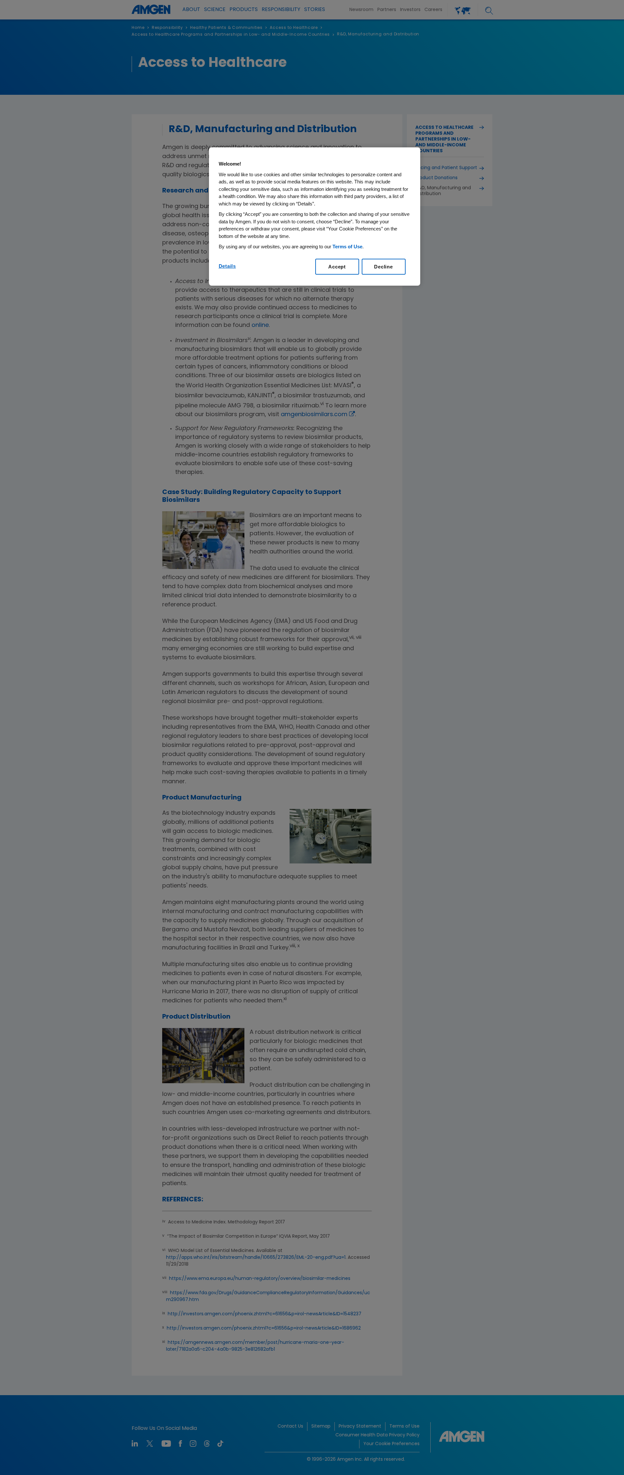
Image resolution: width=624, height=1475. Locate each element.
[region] (314, 216)
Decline (383, 266)
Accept (337, 266)
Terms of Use (347, 246)
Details (227, 266)
